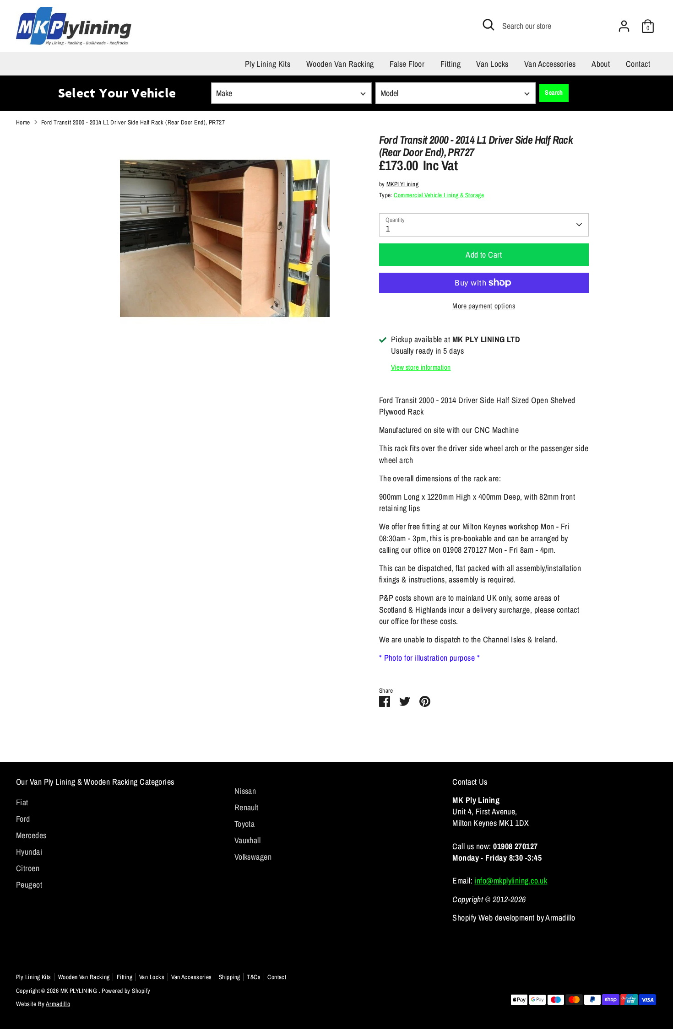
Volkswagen (253, 856)
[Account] (624, 26)
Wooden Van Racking (340, 64)
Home (23, 122)
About (601, 64)
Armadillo (58, 1004)
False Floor (407, 64)
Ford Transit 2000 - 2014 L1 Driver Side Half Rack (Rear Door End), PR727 (133, 122)
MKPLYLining (402, 184)
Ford (23, 818)
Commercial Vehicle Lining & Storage (439, 195)
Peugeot (29, 884)
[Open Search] (488, 25)
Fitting (450, 64)
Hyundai (29, 851)
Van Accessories (550, 64)
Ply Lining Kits (268, 64)
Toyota (244, 824)
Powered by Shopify (126, 990)
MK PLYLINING (79, 990)
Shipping (229, 977)
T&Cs (254, 977)
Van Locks (492, 64)
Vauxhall (247, 840)
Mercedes (31, 835)
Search (554, 92)
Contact (638, 64)
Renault (246, 807)
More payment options (483, 306)
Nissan (245, 791)
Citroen (27, 868)
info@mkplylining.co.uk (510, 880)
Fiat (22, 802)
